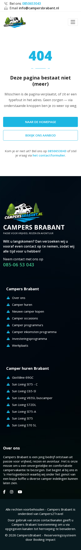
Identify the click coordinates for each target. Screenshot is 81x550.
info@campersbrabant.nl (39, 8)
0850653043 (31, 3)
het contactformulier (49, 155)
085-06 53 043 (18, 265)
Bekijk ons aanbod (40, 135)
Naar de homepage (40, 122)
